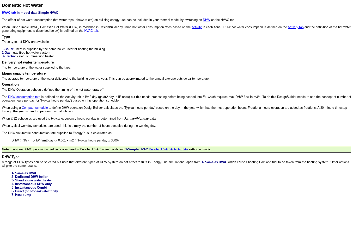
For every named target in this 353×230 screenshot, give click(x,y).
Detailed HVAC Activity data (168, 149)
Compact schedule (35, 107)
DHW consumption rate (24, 97)
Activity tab (296, 27)
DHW (206, 20)
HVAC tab (9, 12)
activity (197, 27)
